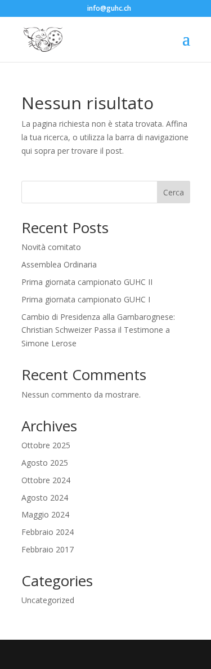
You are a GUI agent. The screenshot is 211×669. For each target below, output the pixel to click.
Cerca (173, 192)
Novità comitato (51, 247)
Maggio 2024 (45, 514)
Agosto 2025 (44, 462)
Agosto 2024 (44, 497)
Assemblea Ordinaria (59, 264)
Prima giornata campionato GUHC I (85, 299)
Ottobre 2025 (45, 445)
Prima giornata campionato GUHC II (86, 281)
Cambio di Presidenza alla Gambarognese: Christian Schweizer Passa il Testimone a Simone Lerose (98, 330)
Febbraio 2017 (47, 549)
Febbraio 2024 (47, 532)
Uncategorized (47, 600)
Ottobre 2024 (45, 480)
